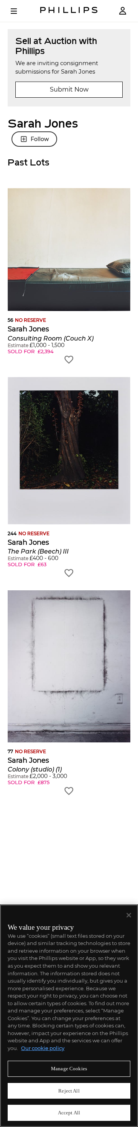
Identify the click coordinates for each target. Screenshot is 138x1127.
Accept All (69, 1113)
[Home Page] (69, 11)
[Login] (122, 11)
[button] (69, 276)
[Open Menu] (19, 11)
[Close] (128, 915)
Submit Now (69, 89)
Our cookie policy (42, 1048)
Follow (40, 139)
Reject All (68, 1091)
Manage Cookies (69, 1068)
